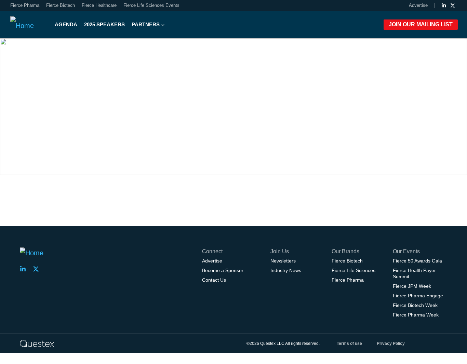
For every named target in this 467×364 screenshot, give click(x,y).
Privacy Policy (391, 343)
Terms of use (349, 343)
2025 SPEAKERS (104, 24)
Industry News (285, 270)
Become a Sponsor (222, 270)
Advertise (418, 5)
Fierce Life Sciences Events (151, 5)
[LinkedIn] (443, 5)
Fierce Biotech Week (415, 305)
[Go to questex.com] (37, 343)
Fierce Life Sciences (353, 270)
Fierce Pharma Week (416, 315)
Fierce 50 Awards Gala (417, 261)
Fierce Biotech (60, 5)
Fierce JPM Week (412, 286)
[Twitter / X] (452, 5)
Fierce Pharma (24, 5)
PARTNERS (146, 24)
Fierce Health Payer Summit (414, 273)
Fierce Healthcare (99, 5)
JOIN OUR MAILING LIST (421, 24)
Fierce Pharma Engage (418, 295)
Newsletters (283, 261)
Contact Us (214, 280)
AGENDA (66, 24)
